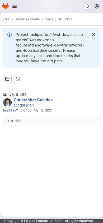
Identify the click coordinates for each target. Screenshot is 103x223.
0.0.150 (25, 110)
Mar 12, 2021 (43, 110)
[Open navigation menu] (14, 6)
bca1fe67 (10, 110)
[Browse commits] (18, 79)
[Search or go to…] (88, 6)
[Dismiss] (93, 34)
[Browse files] (7, 79)
